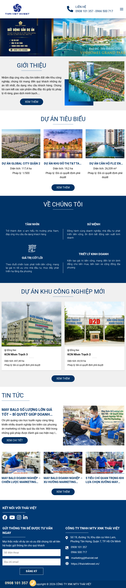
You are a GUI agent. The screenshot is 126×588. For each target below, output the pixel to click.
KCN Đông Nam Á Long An (98, 354)
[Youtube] (12, 517)
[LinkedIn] (25, 517)
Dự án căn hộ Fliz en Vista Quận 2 (65, 163)
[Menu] (122, 9)
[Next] (118, 156)
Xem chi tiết (15, 440)
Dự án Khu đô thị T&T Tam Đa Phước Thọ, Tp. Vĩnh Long (23, 163)
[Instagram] (19, 517)
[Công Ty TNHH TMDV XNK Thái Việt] (18, 9)
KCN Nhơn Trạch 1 (30, 354)
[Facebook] (4, 517)
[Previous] (8, 156)
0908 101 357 (84, 11)
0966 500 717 (104, 11)
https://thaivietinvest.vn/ (85, 563)
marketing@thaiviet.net (84, 557)
